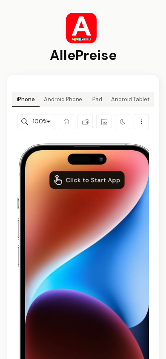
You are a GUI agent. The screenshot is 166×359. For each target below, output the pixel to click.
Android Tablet (130, 99)
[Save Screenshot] (104, 121)
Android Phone (63, 99)
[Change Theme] (122, 121)
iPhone (26, 99)
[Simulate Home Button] (66, 121)
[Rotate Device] (85, 121)
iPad (97, 99)
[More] (141, 121)
